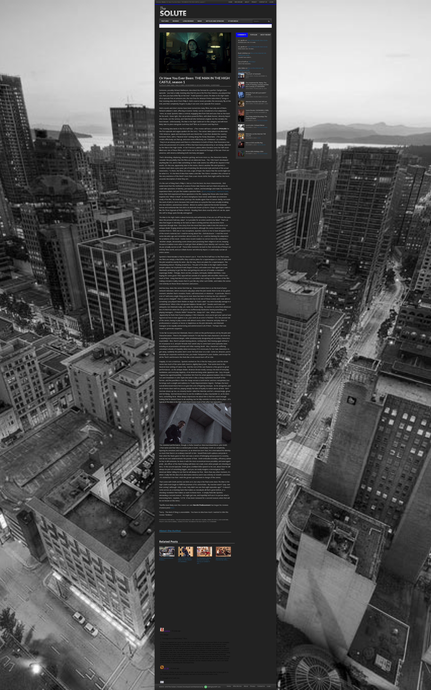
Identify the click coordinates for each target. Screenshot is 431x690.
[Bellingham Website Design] (206, 687)
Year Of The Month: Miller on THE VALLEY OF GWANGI (185, 560)
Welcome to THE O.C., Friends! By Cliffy (223, 559)
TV (208, 521)
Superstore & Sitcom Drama (166, 559)
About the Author (170, 530)
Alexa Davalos (186, 520)
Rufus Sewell (172, 521)
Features (165, 21)
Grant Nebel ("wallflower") (175, 85)
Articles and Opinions (215, 21)
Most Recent (266, 35)
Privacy (254, 2)
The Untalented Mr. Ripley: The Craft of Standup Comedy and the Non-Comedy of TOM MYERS (257, 84)
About (247, 2)
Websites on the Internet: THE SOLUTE (256, 135)
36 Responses (215, 85)
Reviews (176, 21)
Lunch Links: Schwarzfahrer (255, 125)
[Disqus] (195, 597)
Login (271, 2)
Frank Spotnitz (212, 520)
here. (173, 508)
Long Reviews (188, 21)
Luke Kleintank (223, 520)
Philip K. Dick (163, 521)
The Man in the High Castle (197, 521)
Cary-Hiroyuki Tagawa (199, 520)
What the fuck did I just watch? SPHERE (256, 94)
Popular (253, 35)
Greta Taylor (261, 145)
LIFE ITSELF (251, 62)
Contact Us (263, 2)
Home (163, 2)
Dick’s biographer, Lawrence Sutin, (215, 191)
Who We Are (238, 2)
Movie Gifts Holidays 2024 (254, 151)
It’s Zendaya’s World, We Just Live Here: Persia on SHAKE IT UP (204, 560)
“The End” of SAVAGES (253, 74)
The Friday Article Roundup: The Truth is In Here (256, 117)
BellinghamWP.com (214, 687)
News (200, 21)
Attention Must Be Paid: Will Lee (256, 102)
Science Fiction (183, 521)
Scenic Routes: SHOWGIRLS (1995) (257, 110)
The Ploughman (262, 120)
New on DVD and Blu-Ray (254, 143)
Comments (241, 35)
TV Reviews (212, 521)
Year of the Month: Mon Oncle (257, 40)
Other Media (233, 21)
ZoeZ (259, 138)
